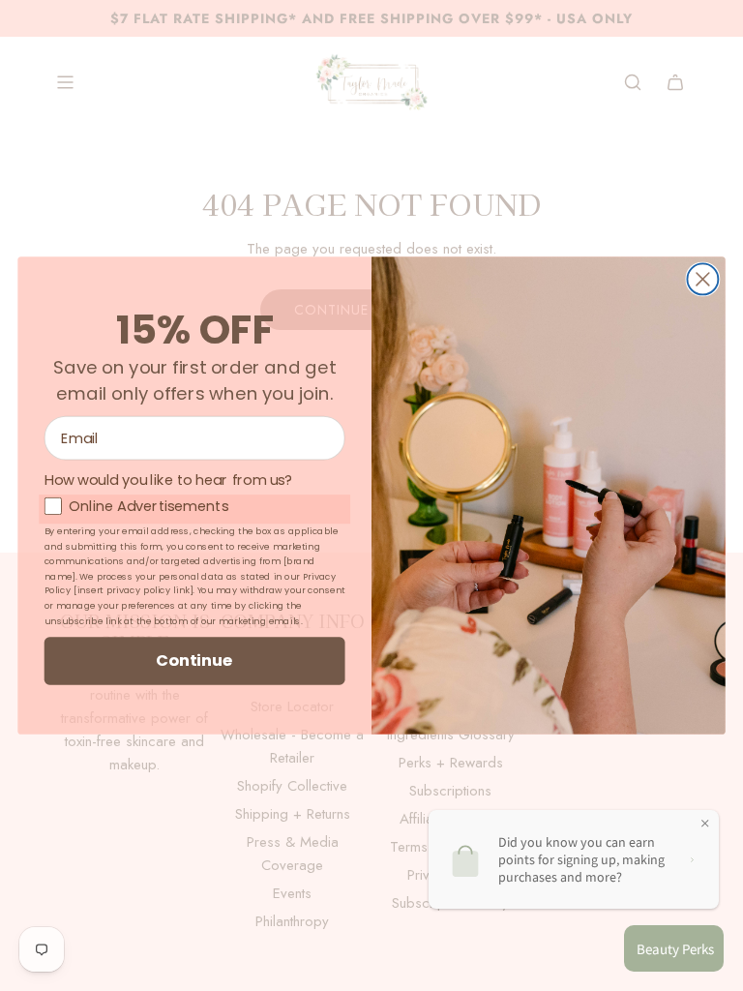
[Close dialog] (702, 278)
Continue (194, 660)
